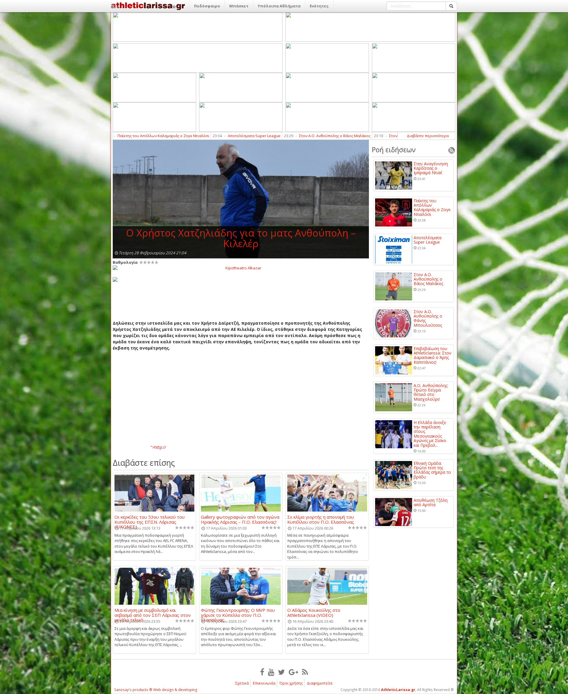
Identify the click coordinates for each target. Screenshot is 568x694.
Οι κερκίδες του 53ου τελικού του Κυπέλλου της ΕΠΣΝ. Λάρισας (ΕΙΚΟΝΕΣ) (149, 519)
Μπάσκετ (238, 6)
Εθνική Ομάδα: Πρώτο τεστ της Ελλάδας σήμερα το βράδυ (432, 470)
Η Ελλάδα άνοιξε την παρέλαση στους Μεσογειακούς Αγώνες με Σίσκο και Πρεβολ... (430, 433)
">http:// (158, 447)
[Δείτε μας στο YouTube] (271, 672)
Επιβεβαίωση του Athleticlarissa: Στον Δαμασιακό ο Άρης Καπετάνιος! (432, 355)
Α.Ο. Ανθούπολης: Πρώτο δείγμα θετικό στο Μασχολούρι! (431, 392)
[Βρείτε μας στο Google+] (293, 672)
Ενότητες (319, 6)
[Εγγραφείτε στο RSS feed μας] (305, 672)
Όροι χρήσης (291, 683)
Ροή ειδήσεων (394, 149)
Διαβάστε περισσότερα (428, 135)
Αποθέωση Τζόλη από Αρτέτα (431, 502)
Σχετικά (242, 683)
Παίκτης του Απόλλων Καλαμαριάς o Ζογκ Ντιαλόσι (118, 135)
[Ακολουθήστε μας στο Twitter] (281, 672)
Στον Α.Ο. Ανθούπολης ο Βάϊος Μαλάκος (289, 135)
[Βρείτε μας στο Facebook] (262, 672)
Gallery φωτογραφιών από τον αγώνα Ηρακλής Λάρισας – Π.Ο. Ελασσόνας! (240, 519)
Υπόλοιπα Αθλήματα (279, 6)
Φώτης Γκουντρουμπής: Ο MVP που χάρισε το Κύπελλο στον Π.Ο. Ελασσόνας (238, 612)
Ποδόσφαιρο (207, 6)
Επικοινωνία (264, 683)
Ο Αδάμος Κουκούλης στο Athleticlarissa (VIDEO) (313, 612)
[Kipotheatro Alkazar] (241, 267)
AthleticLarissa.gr (398, 689)
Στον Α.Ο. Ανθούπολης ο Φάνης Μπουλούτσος (384, 135)
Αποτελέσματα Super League (208, 135)
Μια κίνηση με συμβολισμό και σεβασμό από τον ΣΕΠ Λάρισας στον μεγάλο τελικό (152, 612)
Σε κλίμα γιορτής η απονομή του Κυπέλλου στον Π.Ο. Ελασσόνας (320, 519)
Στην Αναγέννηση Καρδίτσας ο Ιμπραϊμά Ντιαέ (431, 168)
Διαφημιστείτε (320, 683)
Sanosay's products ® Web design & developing (155, 689)
